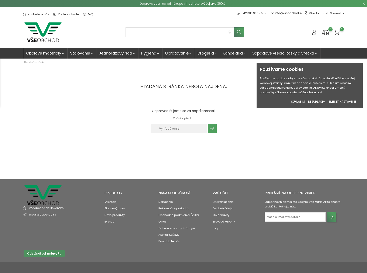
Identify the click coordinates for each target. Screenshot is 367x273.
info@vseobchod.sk (288, 13)
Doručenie (165, 202)
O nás (162, 222)
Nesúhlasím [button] (316, 101)
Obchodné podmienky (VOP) (178, 215)
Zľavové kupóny (224, 222)
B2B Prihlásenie (223, 202)
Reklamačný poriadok (173, 208)
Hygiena (150, 53)
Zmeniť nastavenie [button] (342, 101)
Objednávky (221, 215)
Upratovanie (178, 53)
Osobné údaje (223, 208)
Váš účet (221, 192)
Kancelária (234, 53)
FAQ (90, 14)
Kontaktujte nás (38, 14)
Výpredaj (110, 202)
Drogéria (207, 53)
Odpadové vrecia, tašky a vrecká (285, 53)
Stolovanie (81, 53)
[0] (325, 32)
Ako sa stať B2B (168, 235)
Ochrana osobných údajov (176, 228)
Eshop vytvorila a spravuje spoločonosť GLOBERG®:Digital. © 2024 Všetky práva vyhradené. (85, 268)
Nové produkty (114, 215)
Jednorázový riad (117, 53)
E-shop (109, 222)
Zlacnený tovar (114, 208)
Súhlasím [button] (298, 101)
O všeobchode (68, 14)
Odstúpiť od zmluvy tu (44, 253)
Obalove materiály (45, 53)
